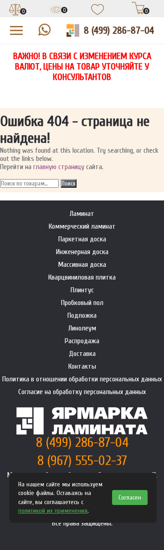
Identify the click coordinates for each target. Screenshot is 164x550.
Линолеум (82, 328)
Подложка (82, 315)
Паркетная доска (82, 239)
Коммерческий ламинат (82, 226)
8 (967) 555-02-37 (82, 461)
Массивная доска (82, 264)
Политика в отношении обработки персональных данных (82, 379)
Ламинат (82, 214)
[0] (15, 10)
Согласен (129, 497)
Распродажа (82, 341)
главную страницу (58, 167)
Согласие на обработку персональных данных (82, 392)
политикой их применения (52, 511)
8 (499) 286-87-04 (119, 30)
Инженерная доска (82, 252)
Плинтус (82, 290)
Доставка (82, 354)
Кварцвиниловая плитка (82, 277)
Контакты (82, 366)
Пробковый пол (82, 303)
